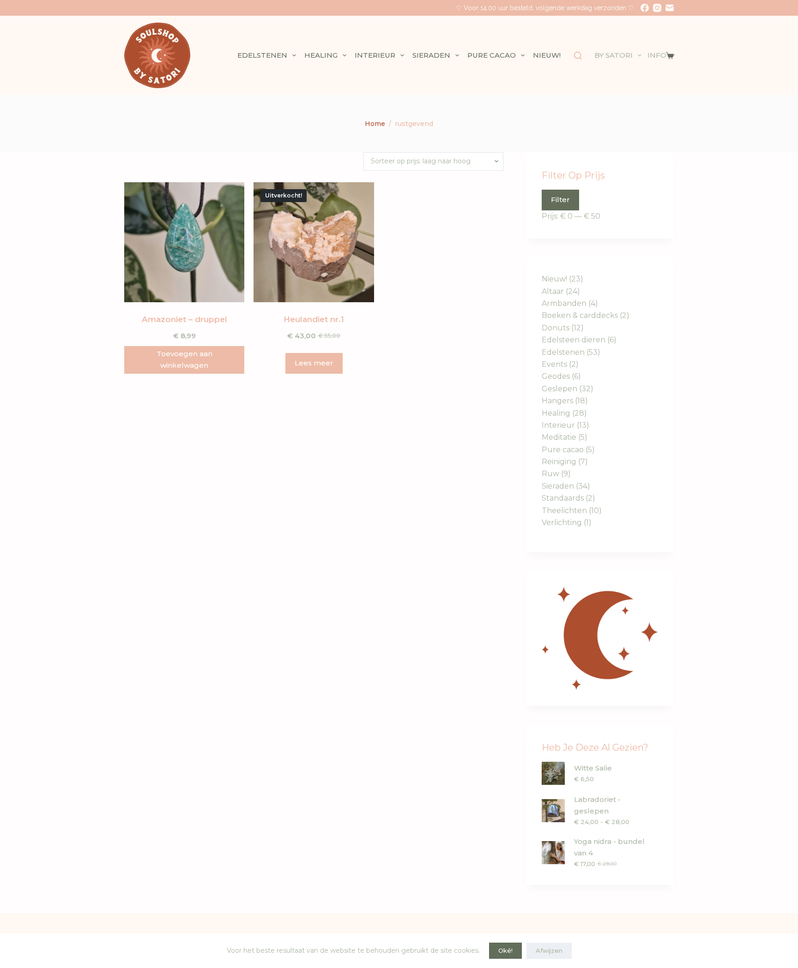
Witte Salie (593, 768)
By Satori (613, 55)
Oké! (505, 950)
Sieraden (431, 55)
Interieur (375, 55)
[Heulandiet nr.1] (314, 242)
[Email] (669, 8)
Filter (560, 199)
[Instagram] (657, 8)
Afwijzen (549, 950)
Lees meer (314, 363)
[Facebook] (645, 8)
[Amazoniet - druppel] (184, 242)
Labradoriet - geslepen (597, 805)
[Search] (578, 56)
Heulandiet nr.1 (314, 319)
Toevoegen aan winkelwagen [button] (184, 359)
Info (656, 55)
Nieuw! (547, 55)
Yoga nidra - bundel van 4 (609, 847)
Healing (321, 55)
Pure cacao (491, 55)
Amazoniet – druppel (184, 319)
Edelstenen (262, 55)
